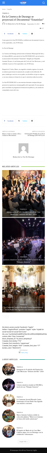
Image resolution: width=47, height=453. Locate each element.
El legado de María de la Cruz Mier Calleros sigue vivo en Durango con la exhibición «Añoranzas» (30, 432)
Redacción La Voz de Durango (17, 24)
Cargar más (22, 441)
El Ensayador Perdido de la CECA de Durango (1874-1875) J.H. (35, 134)
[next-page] (7, 316)
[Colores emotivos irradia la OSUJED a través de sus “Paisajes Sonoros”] (23, 241)
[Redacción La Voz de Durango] (4, 23)
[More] (32, 33)
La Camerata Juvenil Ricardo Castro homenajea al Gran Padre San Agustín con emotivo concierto (29, 401)
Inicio (3, 9)
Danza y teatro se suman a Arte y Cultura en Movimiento (11, 134)
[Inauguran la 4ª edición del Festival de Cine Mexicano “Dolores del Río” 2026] (23, 193)
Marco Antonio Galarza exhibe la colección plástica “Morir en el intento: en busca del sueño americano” (30, 417)
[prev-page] (3, 316)
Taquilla (9, 9)
